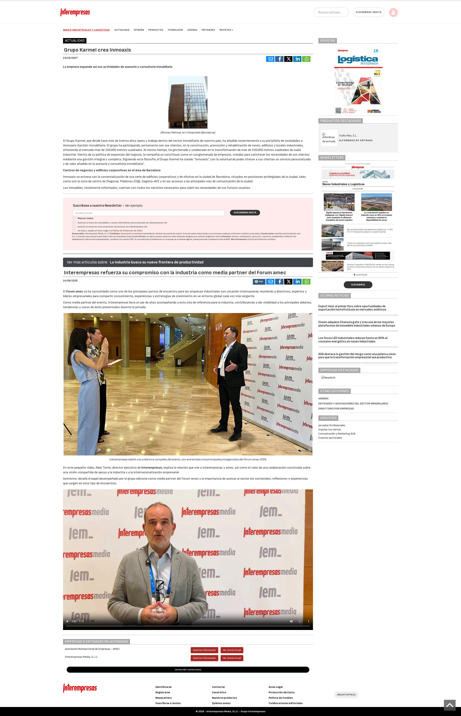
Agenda (192, 29)
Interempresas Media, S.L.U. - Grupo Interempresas (235, 711)
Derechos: (227, 236)
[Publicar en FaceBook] (279, 59)
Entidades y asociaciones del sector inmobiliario (353, 403)
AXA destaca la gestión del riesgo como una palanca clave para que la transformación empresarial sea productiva (357, 355)
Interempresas (151, 468)
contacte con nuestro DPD (122, 239)
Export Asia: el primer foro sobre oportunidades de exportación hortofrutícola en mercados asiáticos (352, 308)
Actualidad (122, 29)
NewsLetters (163, 698)
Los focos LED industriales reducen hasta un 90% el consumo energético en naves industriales (353, 339)
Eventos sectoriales (330, 438)
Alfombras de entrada (356, 140)
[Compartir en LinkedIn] (297, 59)
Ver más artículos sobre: (87, 262)
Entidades (208, 29)
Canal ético (219, 692)
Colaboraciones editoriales (286, 703)
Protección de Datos (282, 692)
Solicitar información (204, 650)
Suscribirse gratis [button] (369, 12)
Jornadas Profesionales (331, 425)
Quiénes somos (221, 703)
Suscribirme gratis (245, 212)
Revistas (225, 29)
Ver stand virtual (232, 650)
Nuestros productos (224, 698)
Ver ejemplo (133, 206)
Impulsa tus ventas (329, 429)
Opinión (139, 29)
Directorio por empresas (336, 408)
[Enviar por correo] (270, 59)
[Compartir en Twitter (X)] (288, 59)
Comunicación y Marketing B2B (336, 433)
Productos (155, 29)
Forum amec (74, 291)
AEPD (228, 239)
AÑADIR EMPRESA (346, 694)
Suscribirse (358, 284)
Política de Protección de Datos (127, 230)
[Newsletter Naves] (358, 217)
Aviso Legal (102, 230)
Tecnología (175, 29)
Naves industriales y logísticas (86, 29)
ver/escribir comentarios (188, 669)
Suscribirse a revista (168, 703)
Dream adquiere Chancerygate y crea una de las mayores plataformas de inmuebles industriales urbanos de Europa (356, 323)
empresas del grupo (185, 236)
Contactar (218, 687)
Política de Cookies (281, 698)
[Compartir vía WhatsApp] (306, 59)
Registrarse (162, 692)
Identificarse (163, 687)
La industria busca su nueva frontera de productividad (156, 262)
